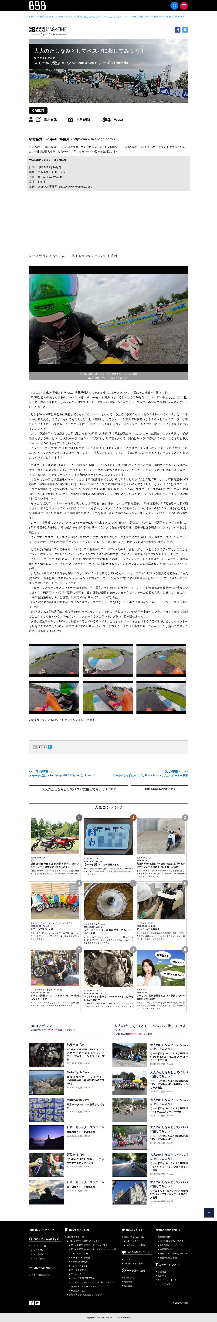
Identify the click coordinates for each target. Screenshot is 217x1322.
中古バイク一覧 (38, 1246)
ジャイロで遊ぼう (79, 1270)
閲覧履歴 (128, 1281)
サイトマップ (164, 1284)
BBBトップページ (44, 1230)
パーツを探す (37, 1254)
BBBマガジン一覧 (75, 1237)
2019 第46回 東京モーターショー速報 (89, 1245)
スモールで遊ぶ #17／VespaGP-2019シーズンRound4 (156, 16)
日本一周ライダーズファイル (85, 1286)
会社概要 (162, 1272)
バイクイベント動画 (135, 1245)
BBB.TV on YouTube (134, 1237)
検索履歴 (128, 1286)
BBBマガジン (65, 16)
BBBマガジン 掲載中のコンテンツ (85, 1241)
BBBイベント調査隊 (81, 1257)
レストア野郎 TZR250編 (83, 1278)
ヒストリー (129, 1259)
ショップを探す (38, 1258)
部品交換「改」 (78, 1290)
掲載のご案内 (164, 1237)
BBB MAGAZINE (47, 31)
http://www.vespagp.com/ (76, 186)
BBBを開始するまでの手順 (173, 1241)
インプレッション (79, 1266)
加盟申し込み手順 (168, 1257)
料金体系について (168, 1245)
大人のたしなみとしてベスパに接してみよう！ (100, 16)
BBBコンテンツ (133, 1241)
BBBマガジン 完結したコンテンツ (85, 1295)
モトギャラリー (78, 1274)
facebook (177, 30)
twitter (185, 30)
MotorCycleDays (79, 1262)
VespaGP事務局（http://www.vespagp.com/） (81, 139)
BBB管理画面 (181, 1303)
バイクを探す (37, 1250)
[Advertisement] (108, 221)
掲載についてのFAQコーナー (174, 1253)
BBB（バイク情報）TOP (41, 16)
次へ (50, 747)
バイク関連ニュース (41, 1275)
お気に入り (129, 1277)
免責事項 (162, 1276)
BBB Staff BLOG (79, 1253)
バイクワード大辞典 (133, 1263)
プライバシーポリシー (168, 1280)
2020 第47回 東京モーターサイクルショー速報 (93, 1249)
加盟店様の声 (166, 1249)
